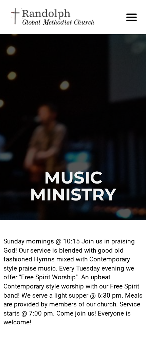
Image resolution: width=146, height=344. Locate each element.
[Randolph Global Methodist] (62, 17)
